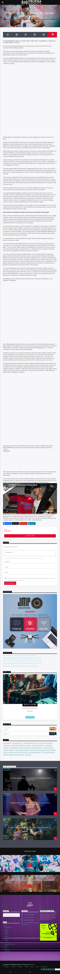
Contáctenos (44, 967)
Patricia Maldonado (35, 752)
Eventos (6, 936)
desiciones (49, 745)
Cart (6, 948)
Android (8, 942)
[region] (30, 461)
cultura (28, 745)
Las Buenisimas (7, 728)
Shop (6, 946)
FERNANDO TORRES (48, 748)
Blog (6, 925)
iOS (6, 940)
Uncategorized (30, 9)
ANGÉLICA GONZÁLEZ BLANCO (31, 743)
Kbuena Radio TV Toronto (48, 750)
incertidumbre (35, 750)
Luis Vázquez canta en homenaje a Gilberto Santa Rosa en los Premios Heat (30, 881)
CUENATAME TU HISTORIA (18, 745)
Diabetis (6, 748)
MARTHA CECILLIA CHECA (15, 752)
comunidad (7, 745)
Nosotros (20, 967)
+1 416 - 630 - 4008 (28, 917)
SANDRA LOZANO (19, 755)
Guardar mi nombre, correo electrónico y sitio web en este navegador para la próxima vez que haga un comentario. (31, 578)
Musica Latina (7, 733)
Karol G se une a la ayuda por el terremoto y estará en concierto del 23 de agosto (23, 661)
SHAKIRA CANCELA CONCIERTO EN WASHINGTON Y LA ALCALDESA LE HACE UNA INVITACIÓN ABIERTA (30, 804)
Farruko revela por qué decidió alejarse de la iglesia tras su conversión (20, 666)
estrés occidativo (24, 748)
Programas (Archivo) (9, 944)
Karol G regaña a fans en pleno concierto (30, 861)
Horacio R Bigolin (9, 750)
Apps (6, 938)
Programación (8, 927)
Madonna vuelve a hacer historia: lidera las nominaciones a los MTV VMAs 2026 (22, 658)
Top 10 (6, 929)
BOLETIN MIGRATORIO (46, 743)
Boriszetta (29, 23)
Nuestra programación (45, 919)
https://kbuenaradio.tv (29, 914)
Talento (6, 931)
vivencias (28, 755)
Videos (6, 932)
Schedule (7, 967)
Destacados (7, 770)
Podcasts (7, 934)
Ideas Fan (32, 964)
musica (25, 752)
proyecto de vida (8, 755)
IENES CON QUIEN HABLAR (22, 750)
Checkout (7, 950)
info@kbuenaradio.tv (29, 920)
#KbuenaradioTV (17, 743)
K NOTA (5, 752)
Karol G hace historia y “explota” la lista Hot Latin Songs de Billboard (20, 655)
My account (7, 951)
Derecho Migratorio (38, 745)
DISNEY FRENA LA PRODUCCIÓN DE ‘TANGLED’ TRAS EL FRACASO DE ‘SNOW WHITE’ (30, 828)
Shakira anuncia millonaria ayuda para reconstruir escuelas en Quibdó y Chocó (22, 663)
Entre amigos (13, 748)
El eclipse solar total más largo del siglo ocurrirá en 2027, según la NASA (30, 779)
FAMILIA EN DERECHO (36, 748)
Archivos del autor (30, 536)
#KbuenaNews (7, 743)
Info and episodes (30, 717)
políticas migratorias (48, 752)
